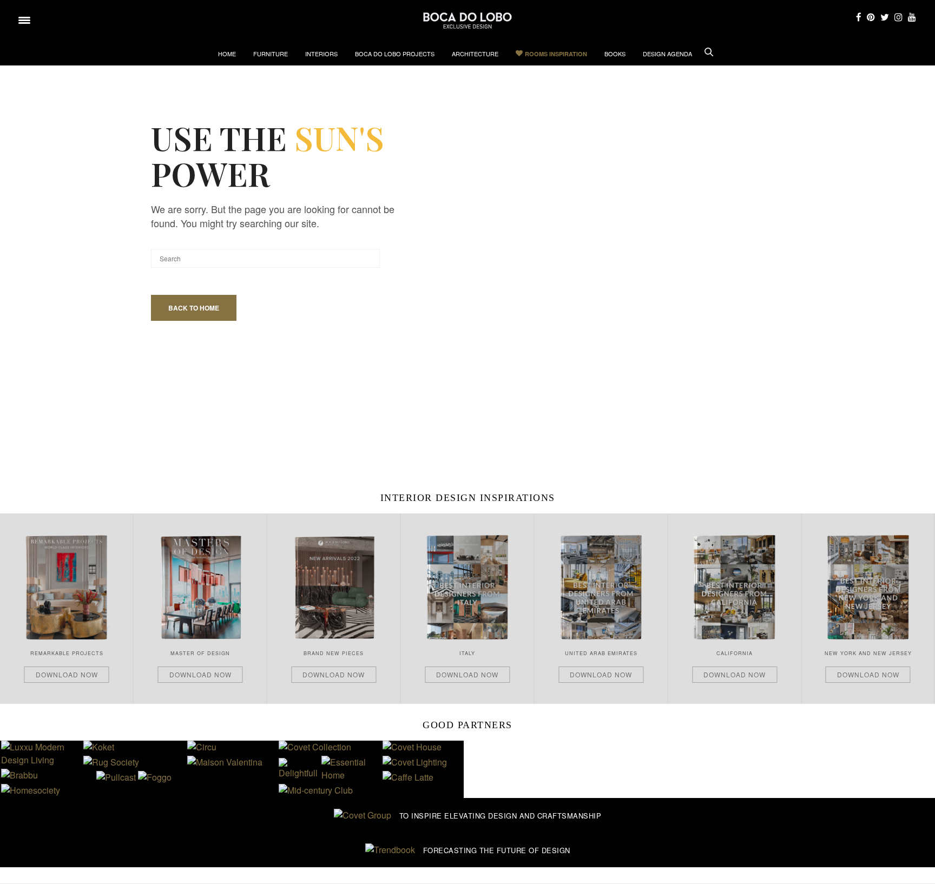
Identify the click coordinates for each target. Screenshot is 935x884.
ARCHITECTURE (475, 53)
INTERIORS (321, 53)
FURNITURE (270, 53)
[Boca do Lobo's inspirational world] (467, 20)
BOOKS (614, 53)
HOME (227, 53)
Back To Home (193, 308)
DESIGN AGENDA (667, 53)
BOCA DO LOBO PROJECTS (394, 53)
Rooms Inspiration (556, 54)
